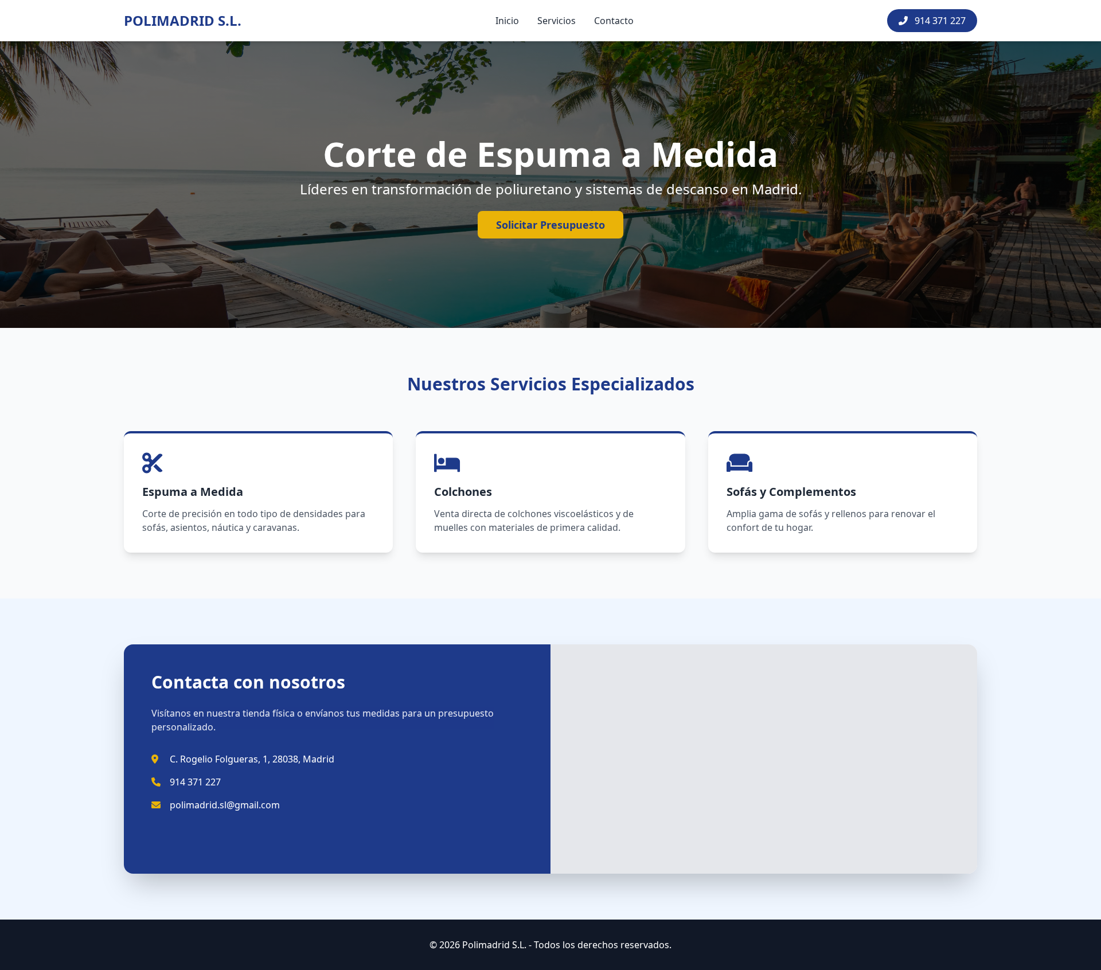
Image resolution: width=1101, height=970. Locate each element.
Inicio (507, 20)
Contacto (614, 20)
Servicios (556, 20)
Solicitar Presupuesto (550, 225)
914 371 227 (939, 20)
